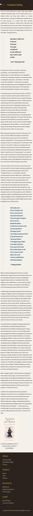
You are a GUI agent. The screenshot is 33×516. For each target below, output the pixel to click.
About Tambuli (7, 460)
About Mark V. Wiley (8, 462)
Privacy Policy (6, 501)
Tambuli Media (15, 5)
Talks (4, 476)
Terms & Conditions (8, 503)
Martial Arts (6, 487)
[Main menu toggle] (31, 5)
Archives (5, 478)
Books (4, 473)
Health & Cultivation (8, 489)
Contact (5, 465)
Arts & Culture (6, 492)
